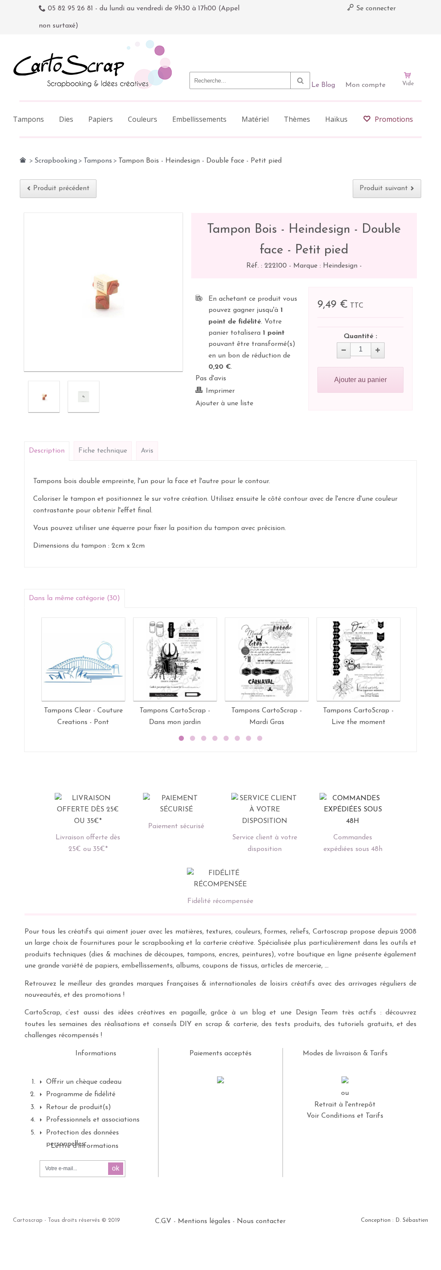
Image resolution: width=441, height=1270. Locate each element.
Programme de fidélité (80, 1094)
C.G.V (163, 1221)
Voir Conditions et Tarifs (345, 1116)
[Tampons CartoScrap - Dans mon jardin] (175, 659)
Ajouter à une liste (224, 403)
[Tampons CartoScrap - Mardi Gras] (267, 659)
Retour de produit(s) (78, 1107)
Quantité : (360, 336)
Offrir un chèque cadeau (83, 1082)
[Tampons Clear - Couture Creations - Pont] (83, 659)
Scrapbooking (55, 160)
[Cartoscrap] (95, 43)
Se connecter (375, 8)
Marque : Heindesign (326, 265)
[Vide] (407, 51)
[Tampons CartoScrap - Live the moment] (358, 659)
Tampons (98, 160)
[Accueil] (23, 160)
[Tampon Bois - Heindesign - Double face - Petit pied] (43, 396)
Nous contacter (261, 1221)
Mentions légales (204, 1221)
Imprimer (220, 391)
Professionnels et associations (93, 1119)
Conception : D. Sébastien (394, 1220)
